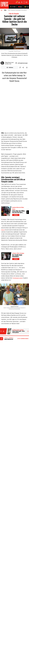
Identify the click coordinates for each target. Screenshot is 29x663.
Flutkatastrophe (17, 278)
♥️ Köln (20, 6)
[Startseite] (1, 10)
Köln (5, 10)
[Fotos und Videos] (19, 2)
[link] (4, 4)
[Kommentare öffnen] (27, 212)
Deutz (3, 230)
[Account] (21, 2)
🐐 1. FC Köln (13, 6)
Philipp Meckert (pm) (9, 62)
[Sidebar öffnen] (26, 2)
